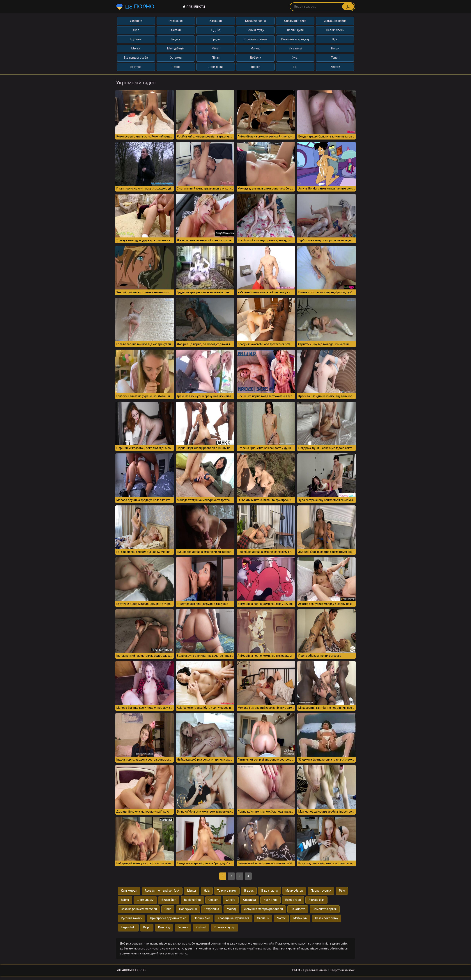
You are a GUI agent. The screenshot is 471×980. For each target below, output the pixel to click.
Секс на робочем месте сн (139, 909)
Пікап (215, 57)
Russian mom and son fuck (162, 890)
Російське (176, 21)
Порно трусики (321, 890)
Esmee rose (293, 900)
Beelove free (192, 900)
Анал (135, 30)
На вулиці (295, 48)
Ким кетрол (129, 890)
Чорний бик (202, 918)
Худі (295, 57)
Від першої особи (136, 57)
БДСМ (215, 30)
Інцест (175, 39)
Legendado (128, 927)
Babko (125, 900)
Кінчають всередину (295, 39)
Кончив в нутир (224, 927)
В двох (249, 890)
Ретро (175, 67)
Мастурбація (175, 48)
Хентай (335, 67)
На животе (298, 909)
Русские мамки (131, 918)
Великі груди (255, 30)
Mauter (191, 890)
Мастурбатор (294, 890)
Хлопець (263, 918)
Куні (335, 39)
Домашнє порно (335, 21)
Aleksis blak (316, 900)
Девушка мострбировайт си (263, 909)
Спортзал (249, 900)
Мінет (215, 48)
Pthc (342, 890)
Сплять (231, 900)
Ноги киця (270, 900)
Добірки (255, 57)
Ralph (146, 927)
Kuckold (201, 927)
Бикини (183, 927)
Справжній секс (295, 21)
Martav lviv (300, 918)
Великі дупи (295, 30)
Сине (167, 909)
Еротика (135, 67)
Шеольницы (145, 900)
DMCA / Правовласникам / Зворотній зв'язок (323, 970)
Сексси (213, 900)
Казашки (215, 21)
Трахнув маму (226, 890)
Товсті (335, 57)
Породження (188, 909)
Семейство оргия (325, 909)
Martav (281, 918)
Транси (255, 67)
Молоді (255, 48)
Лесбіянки (215, 67)
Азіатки (176, 30)
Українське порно (131, 970)
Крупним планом (255, 39)
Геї (295, 67)
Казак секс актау (326, 918)
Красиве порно (255, 21)
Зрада (216, 39)
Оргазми (176, 57)
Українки (136, 21)
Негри (335, 48)
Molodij (231, 909)
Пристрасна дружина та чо (168, 918)
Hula (207, 890)
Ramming (164, 927)
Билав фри (168, 900)
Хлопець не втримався (233, 918)
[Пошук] (348, 6)
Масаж (136, 48)
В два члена (269, 890)
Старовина (211, 909)
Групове (135, 39)
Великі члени (335, 30)
